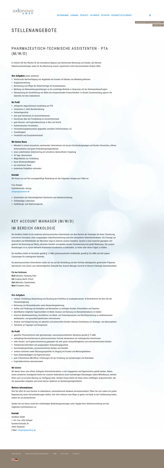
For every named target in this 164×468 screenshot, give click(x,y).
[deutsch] (16, 459)
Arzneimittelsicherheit (149, 22)
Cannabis (74, 15)
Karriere (64, 454)
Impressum (16, 454)
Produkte (84, 15)
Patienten (105, 15)
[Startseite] (23, 11)
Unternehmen (63, 15)
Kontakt (158, 25)
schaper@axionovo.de (21, 191)
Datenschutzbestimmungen (37, 454)
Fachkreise (94, 15)
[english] (13, 459)
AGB (55, 454)
